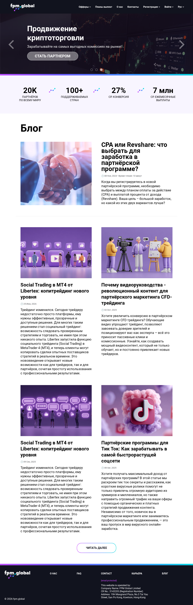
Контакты (133, 6)
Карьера (137, 573)
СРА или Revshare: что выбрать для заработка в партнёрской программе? (134, 157)
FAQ (79, 573)
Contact (106, 573)
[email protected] (109, 580)
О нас (120, 6)
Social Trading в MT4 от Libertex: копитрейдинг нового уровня (55, 291)
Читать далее (96, 548)
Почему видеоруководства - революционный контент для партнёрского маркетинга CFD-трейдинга (136, 294)
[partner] (22, 6)
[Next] (180, 44)
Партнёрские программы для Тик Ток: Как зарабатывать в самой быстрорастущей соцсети (134, 452)
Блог (165, 573)
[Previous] (12, 44)
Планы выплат (103, 6)
